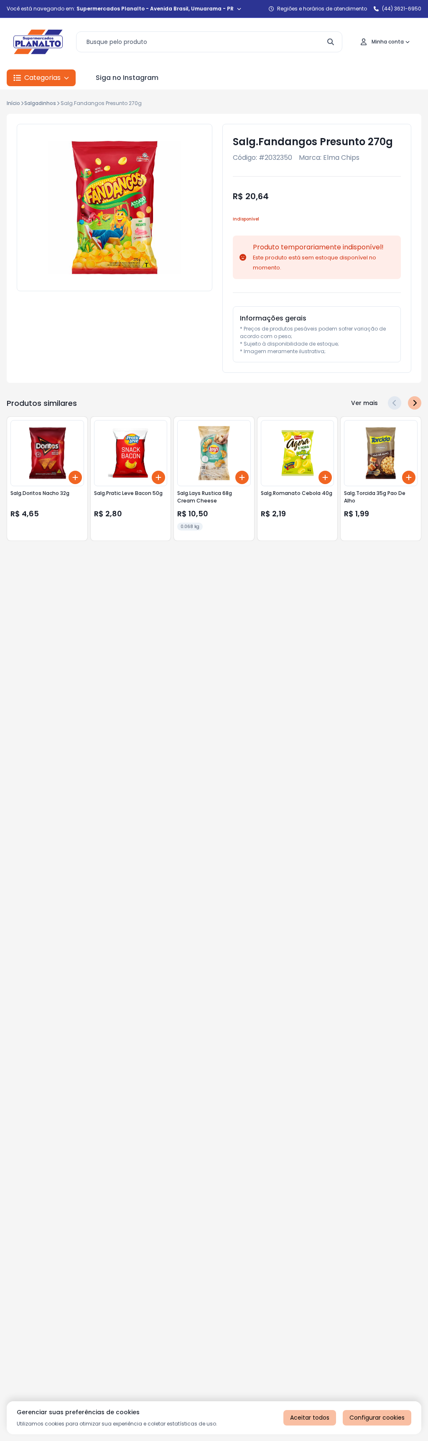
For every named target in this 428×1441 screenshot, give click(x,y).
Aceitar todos (309, 1417)
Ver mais (364, 403)
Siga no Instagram (127, 77)
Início (13, 103)
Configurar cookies (377, 1417)
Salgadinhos (40, 103)
